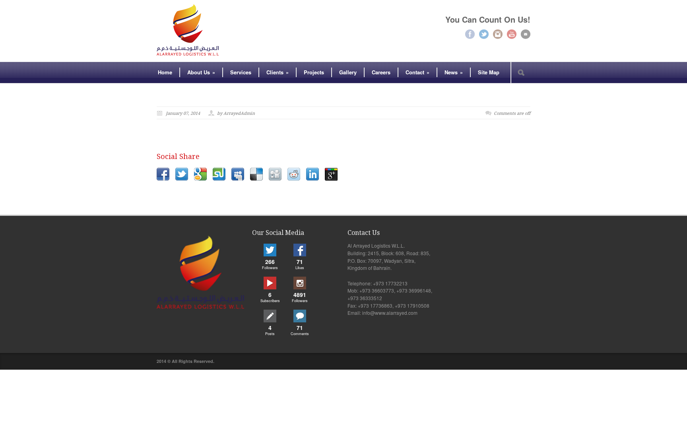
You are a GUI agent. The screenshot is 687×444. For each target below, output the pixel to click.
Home (165, 72)
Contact (417, 72)
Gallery (348, 72)
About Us (201, 72)
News (453, 72)
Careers (381, 72)
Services (240, 72)
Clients (277, 72)
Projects (314, 72)
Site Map (488, 72)
